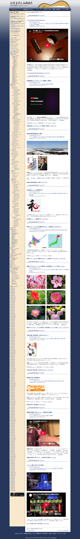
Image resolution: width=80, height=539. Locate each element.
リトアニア (15, 200)
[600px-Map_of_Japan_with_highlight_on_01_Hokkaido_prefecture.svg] (55, 247)
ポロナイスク (17, 215)
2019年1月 (12, 349)
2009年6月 (12, 481)
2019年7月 (12, 340)
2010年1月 (12, 471)
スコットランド (16, 219)
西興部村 (13, 79)
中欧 (13, 182)
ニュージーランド (15, 147)
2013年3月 (12, 414)
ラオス (14, 130)
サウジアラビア (15, 162)
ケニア (13, 139)
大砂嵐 (12, 235)
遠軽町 (13, 81)
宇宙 (11, 247)
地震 (60, 193)
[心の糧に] (66, 10)
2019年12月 (12, 332)
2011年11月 (12, 438)
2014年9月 (12, 387)
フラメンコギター (14, 277)
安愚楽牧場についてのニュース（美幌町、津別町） (39, 80)
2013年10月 (12, 404)
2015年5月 (12, 375)
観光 (64, 136)
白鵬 (12, 244)
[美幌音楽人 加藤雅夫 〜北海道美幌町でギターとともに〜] (21, 5)
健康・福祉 (48, 229)
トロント (49, 468)
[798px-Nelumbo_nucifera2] (36, 319)
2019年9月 (12, 337)
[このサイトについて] (15, 10)
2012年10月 (12, 421)
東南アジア (14, 118)
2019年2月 (12, 347)
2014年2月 (12, 398)
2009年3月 (12, 485)
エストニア (15, 193)
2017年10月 (12, 371)
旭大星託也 (13, 239)
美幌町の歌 (38, 533)
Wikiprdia (63, 324)
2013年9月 (12, 405)
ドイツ (14, 221)
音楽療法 (37, 24)
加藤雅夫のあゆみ (28, 533)
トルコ (14, 188)
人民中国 (15, 109)
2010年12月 (12, 454)
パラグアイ (14, 175)
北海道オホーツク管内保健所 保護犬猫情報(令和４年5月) (17, 21)
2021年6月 (12, 305)
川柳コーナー (13, 248)
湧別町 (13, 71)
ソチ (15, 216)
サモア (13, 146)
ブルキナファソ (15, 140)
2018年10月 (12, 353)
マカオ (14, 105)
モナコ (14, 226)
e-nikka (34, 468)
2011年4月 (12, 448)
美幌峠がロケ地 (40, 178)
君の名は (33, 178)
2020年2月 (12, 329)
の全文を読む (38, 73)
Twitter (34, 23)
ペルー (13, 177)
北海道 (11, 54)
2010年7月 (12, 462)
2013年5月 (12, 411)
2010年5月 (12, 465)
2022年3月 (12, 292)
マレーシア (48, 269)
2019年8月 (12, 338)
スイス (14, 185)
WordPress (54, 537)
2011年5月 (12, 447)
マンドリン (13, 278)
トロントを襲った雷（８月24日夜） (35, 465)
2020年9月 (12, 319)
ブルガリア (15, 210)
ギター (46, 193)
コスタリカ (14, 156)
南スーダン (14, 142)
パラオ (13, 148)
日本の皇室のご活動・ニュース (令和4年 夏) (16, 17)
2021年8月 (12, 302)
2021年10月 (12, 300)
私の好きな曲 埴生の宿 (15, 28)
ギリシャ (14, 203)
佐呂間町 (13, 56)
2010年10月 (12, 457)
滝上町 (13, 72)
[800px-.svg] (37, 247)
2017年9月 (12, 372)
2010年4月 (12, 466)
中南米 (12, 150)
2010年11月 (12, 456)
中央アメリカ (13, 153)
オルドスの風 (15, 104)
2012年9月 (12, 423)
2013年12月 (12, 401)
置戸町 (13, 75)
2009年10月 (12, 475)
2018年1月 (12, 366)
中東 (12, 159)
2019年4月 (12, 344)
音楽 (34, 24)
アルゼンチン (14, 173)
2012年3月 (12, 432)
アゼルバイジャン (16, 134)
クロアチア (15, 209)
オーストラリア (15, 145)
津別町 (13, 68)
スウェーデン (15, 194)
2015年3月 (12, 378)
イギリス (14, 218)
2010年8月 (12, 460)
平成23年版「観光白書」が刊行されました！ (38, 335)
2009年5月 (12, 482)
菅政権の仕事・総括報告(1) (33, 377)
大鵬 (12, 236)
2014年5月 (12, 393)
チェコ (14, 187)
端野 (14, 61)
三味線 (12, 280)
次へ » (33, 530)
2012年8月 (12, 424)
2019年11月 (12, 334)
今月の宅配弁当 (13, 51)
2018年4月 (12, 362)
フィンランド (15, 197)
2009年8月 (12, 478)
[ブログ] (38, 10)
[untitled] (42, 169)
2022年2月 (12, 294)
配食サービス (13, 267)
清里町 (13, 69)
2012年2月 (12, 433)
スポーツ (48, 338)
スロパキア (15, 186)
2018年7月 (12, 357)
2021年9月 (12, 301)
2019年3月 (12, 346)
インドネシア (15, 119)
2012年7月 (12, 426)
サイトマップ (60, 533)
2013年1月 (12, 417)
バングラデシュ (16, 101)
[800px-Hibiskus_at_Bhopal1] (36, 303)
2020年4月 (12, 326)
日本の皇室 (16, 114)
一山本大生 (13, 230)
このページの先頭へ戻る (64, 530)
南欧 (13, 201)
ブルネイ (14, 126)
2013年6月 (12, 410)
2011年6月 (12, 445)
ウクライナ (15, 208)
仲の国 (12, 231)
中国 (54, 23)
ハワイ (14, 165)
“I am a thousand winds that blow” (36, 20)
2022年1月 (12, 295)
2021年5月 (12, 307)
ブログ (49, 123)
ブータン (14, 102)
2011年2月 (12, 451)
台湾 (54, 269)
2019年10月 (12, 335)
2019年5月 (12, 343)
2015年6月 (12, 374)
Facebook (12, 41)
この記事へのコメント (33, 26)
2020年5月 (12, 325)
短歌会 (12, 252)
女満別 (14, 63)
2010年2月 (12, 469)
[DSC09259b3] (47, 154)
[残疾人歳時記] (56, 10)
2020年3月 (12, 328)
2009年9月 (12, 477)
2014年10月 (12, 386)
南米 (12, 171)
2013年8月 (12, 407)
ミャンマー (15, 129)
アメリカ (38, 23)
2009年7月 (12, 479)
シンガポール (15, 121)
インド (14, 96)
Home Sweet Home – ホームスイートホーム (17, 24)
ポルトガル (15, 225)
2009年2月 (12, 487)
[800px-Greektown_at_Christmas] (39, 490)
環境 (11, 264)
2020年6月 (12, 323)
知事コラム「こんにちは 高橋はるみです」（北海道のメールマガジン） (44, 226)
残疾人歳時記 (45, 533)
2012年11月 (12, 420)
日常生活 (12, 255)
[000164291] (32, 355)
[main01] (34, 211)
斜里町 (13, 67)
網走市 (13, 74)
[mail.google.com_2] (32, 169)
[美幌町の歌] (47, 10)
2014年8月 (12, 389)
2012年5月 (12, 429)
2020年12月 (12, 314)
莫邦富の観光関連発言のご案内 (34, 133)
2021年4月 (12, 308)
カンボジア (15, 120)
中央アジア (14, 88)
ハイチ (13, 157)
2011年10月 (12, 439)
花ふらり (13, 282)
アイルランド (14, 181)
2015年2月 (12, 380)
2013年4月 (12, 413)
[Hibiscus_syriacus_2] (56, 288)
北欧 (13, 192)
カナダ (45, 468)
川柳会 (12, 251)
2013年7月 (12, 408)
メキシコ (13, 152)
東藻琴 (14, 65)
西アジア (13, 133)
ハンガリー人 (13, 276)
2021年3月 (12, 310)
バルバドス (14, 151)
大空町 (13, 62)
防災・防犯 (64, 229)
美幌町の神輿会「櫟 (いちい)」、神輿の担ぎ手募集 (39, 412)
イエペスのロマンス (14, 32)
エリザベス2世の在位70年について (17, 19)
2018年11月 (12, 352)
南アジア (13, 95)
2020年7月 (12, 322)
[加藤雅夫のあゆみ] (28, 10)
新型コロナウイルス (14, 254)
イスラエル (14, 161)
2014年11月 (12, 384)
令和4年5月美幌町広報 (15, 31)
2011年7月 (12, 444)
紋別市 (13, 73)
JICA (12, 85)
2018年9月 (12, 355)
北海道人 (57, 23)
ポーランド (15, 190)
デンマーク (15, 195)
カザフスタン (15, 90)
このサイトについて (19, 533)
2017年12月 (12, 368)
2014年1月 (12, 399)
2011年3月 (12, 450)
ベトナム (43, 269)
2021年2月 (12, 311)
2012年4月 (12, 430)
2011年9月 (12, 441)
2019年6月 (12, 341)
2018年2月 (12, 365)
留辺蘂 (14, 60)
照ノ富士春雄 (13, 240)
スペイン (14, 204)
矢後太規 (13, 245)
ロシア (51, 23)
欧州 (12, 180)
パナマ (13, 158)
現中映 (12, 259)
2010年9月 (12, 459)
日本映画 (13, 258)
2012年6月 (12, 427)
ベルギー (14, 224)
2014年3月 (12, 396)
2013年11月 (12, 402)
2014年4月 (12, 395)
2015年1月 (12, 381)
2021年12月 (12, 297)
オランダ (38, 193)
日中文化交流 (16, 113)
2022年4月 (12, 291)
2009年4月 (12, 484)
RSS (64, 533)
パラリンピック (13, 49)
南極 (12, 170)
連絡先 (54, 533)
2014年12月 (12, 383)
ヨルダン (13, 141)
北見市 (13, 58)
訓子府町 (13, 80)
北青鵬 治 (13, 234)
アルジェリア (14, 136)
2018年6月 (12, 359)
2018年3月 (12, 363)
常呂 (14, 59)
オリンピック (13, 44)
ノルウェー (15, 196)
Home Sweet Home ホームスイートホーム (17, 26)
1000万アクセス (13, 39)
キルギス (14, 91)
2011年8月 (12, 442)
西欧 (13, 217)
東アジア (66, 193)
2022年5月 (12, 289)
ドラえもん (12, 48)
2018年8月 (12, 356)
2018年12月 (12, 350)
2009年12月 (12, 472)
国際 (61, 23)
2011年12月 (12, 436)
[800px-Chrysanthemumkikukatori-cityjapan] (56, 319)
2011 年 (32, 12)
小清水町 (13, 66)
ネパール (14, 98)
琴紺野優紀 (13, 243)
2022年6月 (12, 288)
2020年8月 (12, 320)
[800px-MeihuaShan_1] (36, 288)
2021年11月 (12, 298)
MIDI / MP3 (13, 272)
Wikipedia (30, 70)
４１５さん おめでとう (15, 29)
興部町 (13, 78)
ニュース (35, 123)
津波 (11, 261)
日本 (63, 23)
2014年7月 (12, 390)
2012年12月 (12, 418)
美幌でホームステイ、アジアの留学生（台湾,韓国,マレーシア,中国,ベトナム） (46, 266)
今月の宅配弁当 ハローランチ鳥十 (17, 14)
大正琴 (12, 281)
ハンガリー (15, 189)
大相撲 (11, 229)
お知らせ (48, 23)
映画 (58, 136)
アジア (12, 87)
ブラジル (13, 176)
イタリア (14, 202)
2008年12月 (12, 490)
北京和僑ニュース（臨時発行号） (35, 190)
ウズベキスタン (16, 89)
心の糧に (50, 533)
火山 (11, 262)
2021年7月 (12, 304)
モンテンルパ (16, 125)
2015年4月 (12, 377)
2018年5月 (12, 361)
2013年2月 (12, 416)
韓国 (31, 270)
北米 (53, 468)
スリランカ (15, 97)
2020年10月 (12, 317)
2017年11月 (12, 369)
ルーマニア (15, 211)
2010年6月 (12, 463)
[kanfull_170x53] (36, 390)
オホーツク (43, 23)
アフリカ (13, 135)
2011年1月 (12, 453)
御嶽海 (12, 238)
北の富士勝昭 (13, 233)
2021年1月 (12, 313)
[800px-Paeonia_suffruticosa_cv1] (56, 303)
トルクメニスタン (16, 94)
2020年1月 (12, 331)
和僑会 (55, 193)
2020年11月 (12, 316)
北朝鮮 (14, 110)
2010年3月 (12, 468)
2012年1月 (12, 435)
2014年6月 (12, 392)
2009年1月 (12, 488)
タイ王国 (14, 122)
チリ (13, 174)
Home (28, 12)
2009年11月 (12, 474)
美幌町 (66, 23)
